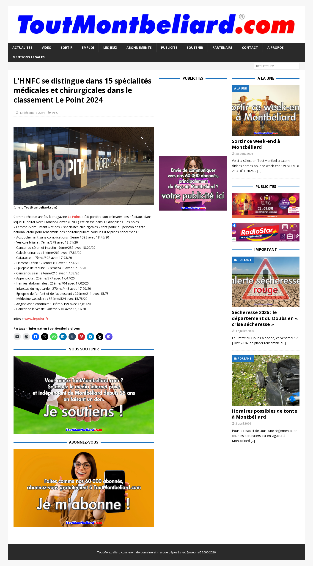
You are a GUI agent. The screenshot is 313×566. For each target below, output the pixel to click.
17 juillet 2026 (245, 331)
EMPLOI (88, 47)
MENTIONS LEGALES (29, 57)
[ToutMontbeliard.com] (156, 40)
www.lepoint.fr (36, 319)
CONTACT (250, 47)
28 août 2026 (244, 154)
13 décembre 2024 (32, 113)
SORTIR (66, 47)
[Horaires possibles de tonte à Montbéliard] (265, 380)
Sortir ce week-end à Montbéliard (256, 144)
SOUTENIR (195, 47)
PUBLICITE (169, 47)
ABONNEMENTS (139, 47)
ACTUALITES (22, 47)
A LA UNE (266, 78)
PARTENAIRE (222, 47)
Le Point (74, 216)
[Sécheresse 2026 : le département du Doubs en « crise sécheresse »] (265, 282)
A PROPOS (275, 47)
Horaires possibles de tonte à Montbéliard (264, 414)
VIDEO (46, 47)
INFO (55, 113)
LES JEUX (110, 47)
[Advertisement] (197, 117)
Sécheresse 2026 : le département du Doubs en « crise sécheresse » (265, 318)
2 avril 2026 (243, 423)
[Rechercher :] (276, 66)
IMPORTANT (265, 249)
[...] (259, 171)
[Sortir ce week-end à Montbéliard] (265, 110)
